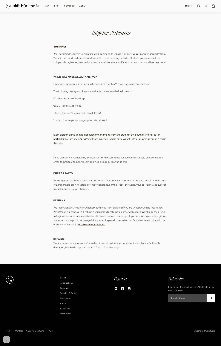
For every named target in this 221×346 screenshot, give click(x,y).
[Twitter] (129, 288)
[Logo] (22, 6)
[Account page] (206, 6)
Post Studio (209, 331)
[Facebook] (122, 288)
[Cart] (213, 6)
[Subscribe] (211, 298)
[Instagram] (116, 288)
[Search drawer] (198, 6)
